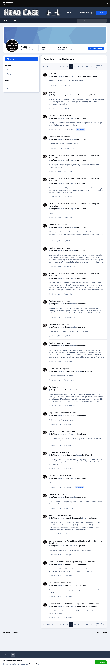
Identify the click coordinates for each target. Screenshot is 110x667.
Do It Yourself (87, 371)
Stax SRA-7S (53, 73)
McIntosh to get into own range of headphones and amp (72, 561)
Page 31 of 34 (99, 66)
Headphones (81, 118)
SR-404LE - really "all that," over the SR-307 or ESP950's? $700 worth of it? (74, 156)
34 (82, 66)
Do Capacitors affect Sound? (60, 582)
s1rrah (67, 118)
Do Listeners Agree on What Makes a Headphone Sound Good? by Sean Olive (76, 542)
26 (52, 66)
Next (86, 66)
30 (67, 66)
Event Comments (13, 89)
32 (75, 66)
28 (60, 66)
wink (66, 546)
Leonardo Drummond (73, 518)
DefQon (54, 76)
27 (56, 66)
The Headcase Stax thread (59, 136)
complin (68, 564)
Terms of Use (33, 664)
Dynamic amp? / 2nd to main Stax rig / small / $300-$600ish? (74, 603)
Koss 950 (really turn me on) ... (61, 115)
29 (63, 66)
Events (9, 85)
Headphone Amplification (87, 76)
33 (78, 66)
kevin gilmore (70, 371)
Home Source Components (87, 606)
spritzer (67, 76)
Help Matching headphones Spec (62, 412)
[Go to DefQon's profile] (45, 75)
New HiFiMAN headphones (60, 515)
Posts (9, 74)
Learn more (4, 4)
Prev (48, 66)
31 (71, 66)
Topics (9, 70)
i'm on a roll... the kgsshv (59, 368)
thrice (67, 139)
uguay (67, 415)
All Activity (10, 59)
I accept (102, 662)
